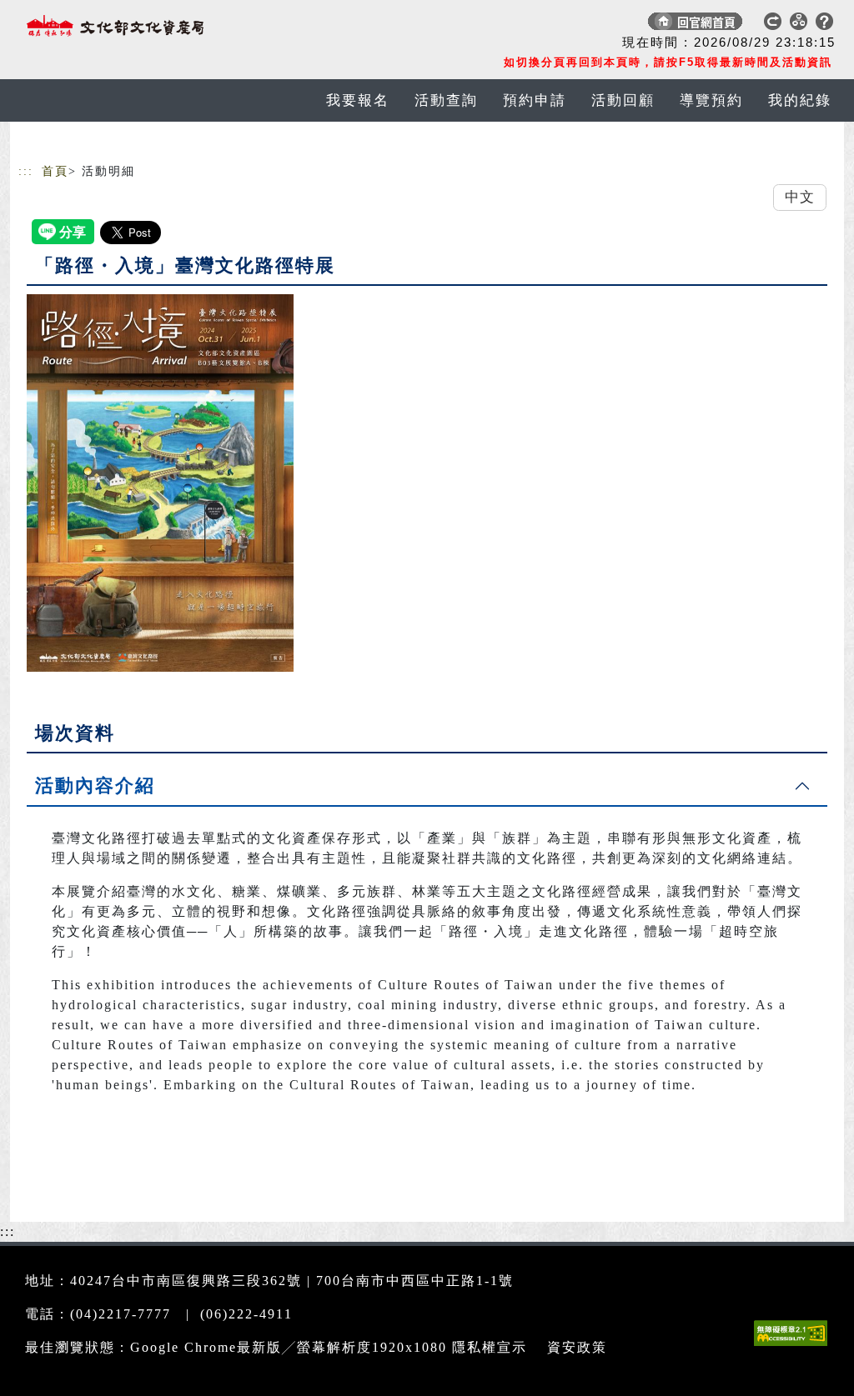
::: (25, 171)
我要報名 (357, 100)
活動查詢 (446, 100)
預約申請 (534, 100)
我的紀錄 (799, 100)
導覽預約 (711, 100)
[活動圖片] (160, 482)
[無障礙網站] (795, 1345)
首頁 (55, 171)
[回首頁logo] (135, 25)
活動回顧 (623, 100)
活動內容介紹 (95, 785)
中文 (800, 197)
